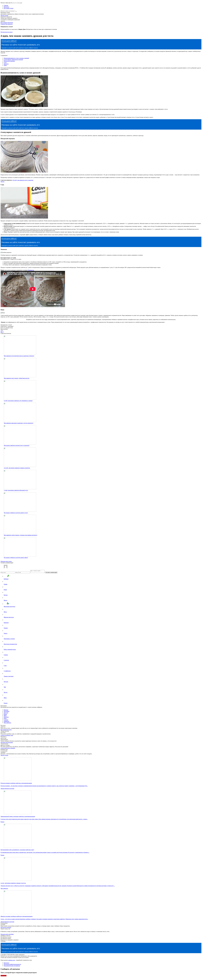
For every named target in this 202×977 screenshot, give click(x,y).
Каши (5, 714)
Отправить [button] (3, 975)
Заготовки (6, 711)
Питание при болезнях (7, 742)
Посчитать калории (6, 927)
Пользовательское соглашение (12, 965)
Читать (2, 181)
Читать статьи (4, 15)
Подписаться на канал (7, 32)
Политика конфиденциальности (12, 964)
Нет (2, 332)
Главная (6, 5)
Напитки (6, 717)
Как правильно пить (6, 729)
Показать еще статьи (6, 561)
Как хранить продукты (7, 22)
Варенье (6, 710)
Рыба (5, 718)
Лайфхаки (6, 721)
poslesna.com (11, 960)
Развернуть (31, 270)
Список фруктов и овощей (8, 748)
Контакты (6, 6)
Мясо (5, 715)
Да (1, 330)
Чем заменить (9, 24)
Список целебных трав (7, 735)
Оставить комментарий (51, 572)
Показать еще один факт (7, 934)
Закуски (6, 712)
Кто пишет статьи (8, 8)
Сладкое (6, 719)
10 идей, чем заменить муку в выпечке (22, 180)
